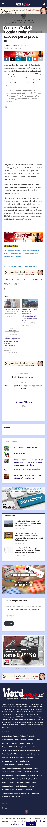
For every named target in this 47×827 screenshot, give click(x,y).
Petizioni (11, 772)
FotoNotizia (12, 750)
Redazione (35, 793)
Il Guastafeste (18, 754)
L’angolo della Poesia (17, 757)
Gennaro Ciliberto (11, 45)
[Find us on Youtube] (6, 808)
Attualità (23, 740)
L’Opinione (29, 757)
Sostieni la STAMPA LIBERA (11, 797)
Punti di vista (27, 772)
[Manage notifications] (26, 812)
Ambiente (23, 736)
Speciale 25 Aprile (20, 775)
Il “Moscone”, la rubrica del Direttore (29, 750)
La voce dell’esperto (22, 761)
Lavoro (20, 765)
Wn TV (12, 782)
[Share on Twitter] (12, 59)
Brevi (38, 740)
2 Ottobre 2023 (25, 45)
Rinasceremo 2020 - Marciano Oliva (27, 469)
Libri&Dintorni (27, 768)
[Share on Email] (35, 59)
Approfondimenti (7, 740)
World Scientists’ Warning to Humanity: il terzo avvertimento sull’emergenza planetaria (28, 550)
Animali (31, 736)
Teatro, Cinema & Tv (30, 779)
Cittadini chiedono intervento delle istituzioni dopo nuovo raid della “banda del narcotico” (29, 523)
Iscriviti (9, 623)
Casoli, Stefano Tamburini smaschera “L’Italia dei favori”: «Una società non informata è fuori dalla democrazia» (29, 536)
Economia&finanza (33, 747)
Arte (16, 740)
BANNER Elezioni (21, 786)
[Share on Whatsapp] (23, 59)
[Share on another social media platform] (40, 59)
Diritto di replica (19, 747)
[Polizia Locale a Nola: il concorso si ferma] (12, 303)
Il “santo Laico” (7, 754)
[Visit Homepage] (23, 3)
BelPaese (31, 740)
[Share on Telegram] (29, 59)
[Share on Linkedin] (18, 59)
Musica (4, 772)
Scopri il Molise (7, 775)
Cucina (22, 743)
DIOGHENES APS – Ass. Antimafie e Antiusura (17, 789)
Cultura (29, 743)
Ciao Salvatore (19, 453)
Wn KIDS (4, 782)
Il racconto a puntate (32, 754)
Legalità (27, 765)
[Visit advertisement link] (23, 10)
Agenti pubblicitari (7, 786)
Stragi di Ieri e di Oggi (14, 779)
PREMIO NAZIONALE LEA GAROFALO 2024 (16, 793)
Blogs (34, 782)
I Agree (31, 824)
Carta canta (5, 743)
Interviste (5, 757)
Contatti (31, 786)
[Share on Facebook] (6, 59)
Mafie (36, 768)
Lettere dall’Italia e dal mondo (11, 768)
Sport (3, 779)
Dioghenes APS (7, 747)
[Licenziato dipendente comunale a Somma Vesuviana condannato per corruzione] (12, 333)
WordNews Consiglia (23, 782)
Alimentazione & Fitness (10, 736)
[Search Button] (44, 4)
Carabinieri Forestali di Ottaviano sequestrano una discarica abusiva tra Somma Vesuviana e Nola (29, 315)
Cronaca (14, 743)
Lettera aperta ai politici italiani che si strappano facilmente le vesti (27, 476)
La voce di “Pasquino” (9, 765)
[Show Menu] (3, 3)
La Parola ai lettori (7, 761)
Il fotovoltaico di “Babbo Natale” (25, 447)
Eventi (4, 750)
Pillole (19, 772)
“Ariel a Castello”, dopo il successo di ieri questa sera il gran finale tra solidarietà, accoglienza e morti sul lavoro (28, 462)
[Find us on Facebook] (2, 808)
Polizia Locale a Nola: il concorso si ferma (11, 310)
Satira (36, 772)
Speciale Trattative (34, 775)
